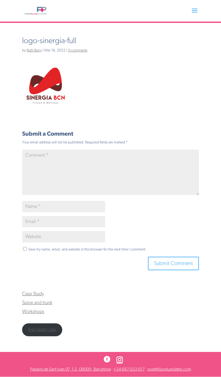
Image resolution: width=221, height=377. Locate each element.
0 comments (77, 50)
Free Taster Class (42, 329)
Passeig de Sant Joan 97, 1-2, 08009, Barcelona (70, 369)
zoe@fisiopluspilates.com (169, 369)
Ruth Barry (34, 50)
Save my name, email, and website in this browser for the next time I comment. (87, 249)
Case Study (33, 294)
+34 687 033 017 (129, 369)
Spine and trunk (37, 302)
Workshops (33, 311)
